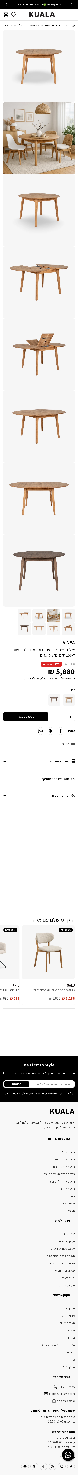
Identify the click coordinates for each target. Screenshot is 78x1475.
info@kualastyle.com (62, 1394)
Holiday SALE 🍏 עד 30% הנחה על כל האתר (39, 4)
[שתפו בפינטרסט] (50, 731)
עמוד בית (70, 25)
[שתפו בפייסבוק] (60, 731)
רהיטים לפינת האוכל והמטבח (44, 25)
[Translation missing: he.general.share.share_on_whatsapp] (40, 731)
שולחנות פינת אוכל (13, 25)
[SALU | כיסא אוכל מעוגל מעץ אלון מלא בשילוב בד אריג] (48, 952)
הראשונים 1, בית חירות (63, 1437)
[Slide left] (71, 4)
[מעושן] (54, 700)
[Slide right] (6, 4)
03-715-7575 (67, 1387)
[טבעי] (69, 700)
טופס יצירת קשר (66, 1401)
